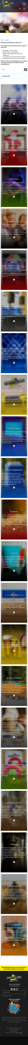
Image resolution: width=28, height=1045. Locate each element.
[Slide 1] (14, 31)
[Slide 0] (12, 31)
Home (2, 40)
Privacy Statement (14, 1031)
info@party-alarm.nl (14, 985)
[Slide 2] (16, 31)
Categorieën (6, 76)
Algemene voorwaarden (14, 1029)
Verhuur (7, 40)
